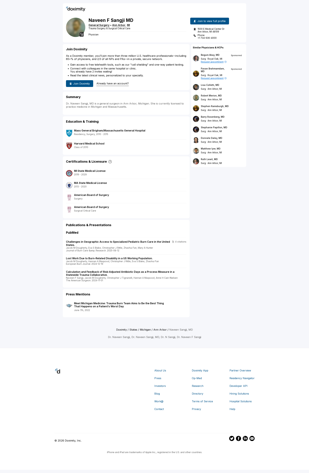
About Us (160, 370)
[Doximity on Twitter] (231, 439)
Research (197, 385)
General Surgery (99, 25)
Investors (160, 385)
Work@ (158, 401)
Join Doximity (81, 83)
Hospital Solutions (240, 401)
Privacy (196, 409)
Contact (159, 409)
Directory (197, 393)
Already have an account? (112, 83)
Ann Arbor (118, 25)
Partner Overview (240, 370)
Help (232, 409)
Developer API (238, 385)
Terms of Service (202, 401)
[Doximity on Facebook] (238, 439)
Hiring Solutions (239, 393)
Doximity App (200, 370)
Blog (157, 393)
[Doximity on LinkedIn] (245, 439)
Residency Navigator (242, 378)
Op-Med (197, 378)
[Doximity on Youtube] (252, 439)
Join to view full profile (211, 21)
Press (157, 378)
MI (128, 25)
